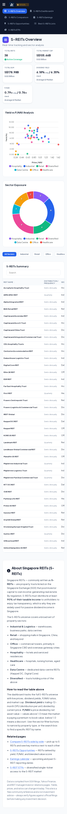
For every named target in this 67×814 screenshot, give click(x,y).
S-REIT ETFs (17, 767)
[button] (15, 166)
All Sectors (9, 254)
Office (48, 254)
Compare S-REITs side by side (27, 741)
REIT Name (9, 282)
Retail (37, 254)
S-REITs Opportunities (22, 750)
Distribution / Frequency (51, 282)
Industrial (24, 254)
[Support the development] (22, 4)
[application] (33, 144)
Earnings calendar (19, 758)
